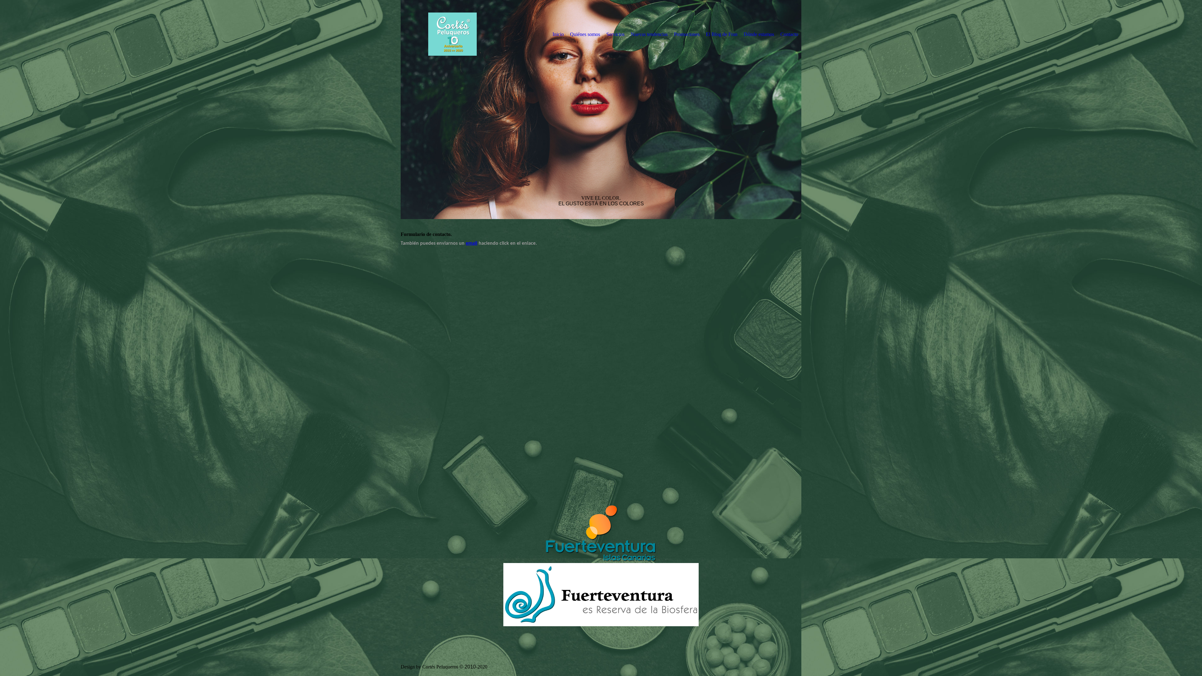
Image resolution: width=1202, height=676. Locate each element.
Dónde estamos (759, 34)
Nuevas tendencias (649, 34)
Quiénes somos (585, 34)
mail (472, 243)
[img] (452, 34)
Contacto (789, 34)
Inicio (558, 34)
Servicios (615, 34)
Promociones (687, 34)
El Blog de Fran (721, 34)
